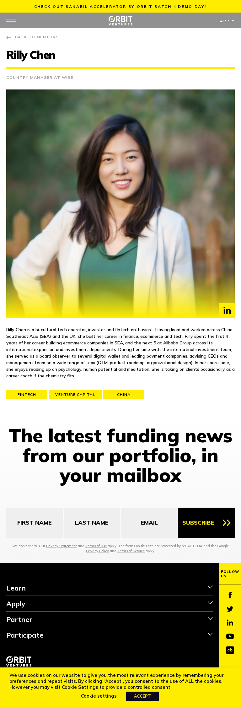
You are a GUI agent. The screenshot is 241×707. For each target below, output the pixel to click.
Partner (19, 619)
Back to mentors (37, 37)
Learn (16, 588)
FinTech (27, 394)
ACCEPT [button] (142, 696)
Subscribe (198, 522)
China (124, 394)
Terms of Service (131, 551)
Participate (25, 635)
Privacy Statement (61, 546)
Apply (227, 21)
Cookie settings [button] (99, 696)
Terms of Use (96, 546)
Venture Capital (75, 394)
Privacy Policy (97, 551)
